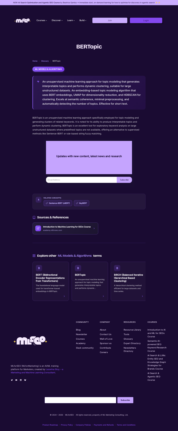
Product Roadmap (50, 425)
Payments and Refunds (104, 425)
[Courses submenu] (46, 20)
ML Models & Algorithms (48, 69)
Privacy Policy (67, 425)
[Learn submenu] (74, 20)
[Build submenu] (85, 20)
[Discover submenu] (62, 20)
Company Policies (83, 425)
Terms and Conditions (126, 425)
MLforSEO (69, 415)
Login (146, 20)
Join (110, 20)
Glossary (45, 61)
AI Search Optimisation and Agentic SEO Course (39, 2)
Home (34, 61)
